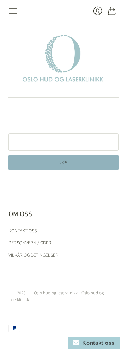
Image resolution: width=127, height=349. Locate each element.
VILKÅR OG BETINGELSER (33, 255)
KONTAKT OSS (22, 231)
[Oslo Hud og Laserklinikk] (63, 56)
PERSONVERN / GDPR (30, 243)
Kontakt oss (97, 343)
